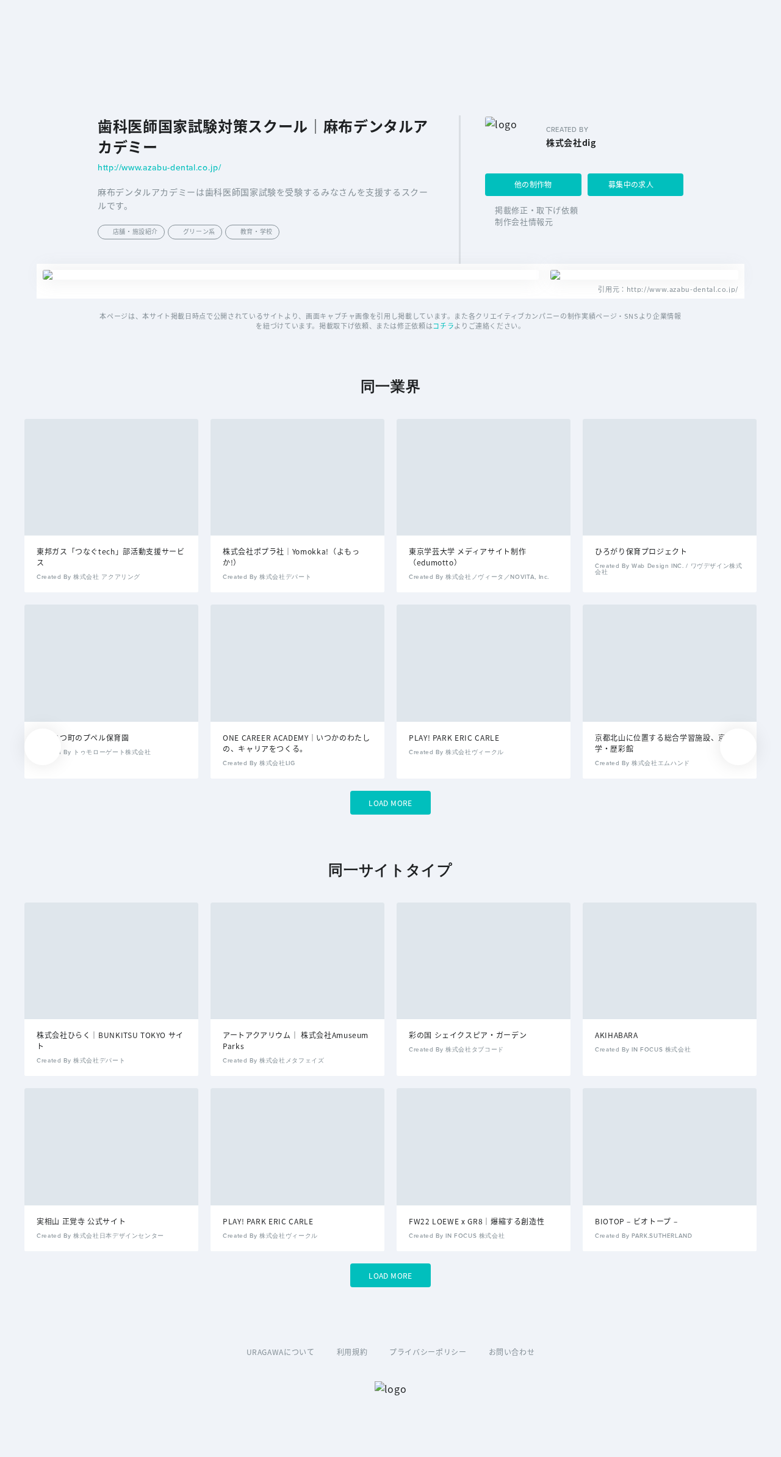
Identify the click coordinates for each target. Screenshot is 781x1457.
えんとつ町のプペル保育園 (83, 737)
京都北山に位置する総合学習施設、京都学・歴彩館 (664, 743)
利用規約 (352, 1351)
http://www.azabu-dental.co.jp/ (159, 168)
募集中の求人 (630, 184)
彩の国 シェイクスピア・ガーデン (468, 1035)
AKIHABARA (616, 1035)
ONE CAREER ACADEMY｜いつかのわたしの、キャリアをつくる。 (296, 743)
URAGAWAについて (281, 1351)
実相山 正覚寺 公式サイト (81, 1221)
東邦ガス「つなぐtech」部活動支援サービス (110, 556)
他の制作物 (533, 184)
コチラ (443, 325)
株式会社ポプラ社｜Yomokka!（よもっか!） (291, 556)
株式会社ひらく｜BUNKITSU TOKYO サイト (110, 1040)
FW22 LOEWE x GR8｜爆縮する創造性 (476, 1221)
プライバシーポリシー (427, 1351)
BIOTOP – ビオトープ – (636, 1221)
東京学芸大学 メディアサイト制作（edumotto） (467, 556)
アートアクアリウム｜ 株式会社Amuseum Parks (296, 1040)
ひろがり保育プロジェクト (641, 551)
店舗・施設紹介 (135, 231)
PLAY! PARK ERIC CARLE (454, 737)
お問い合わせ (512, 1351)
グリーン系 (199, 231)
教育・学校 (256, 231)
